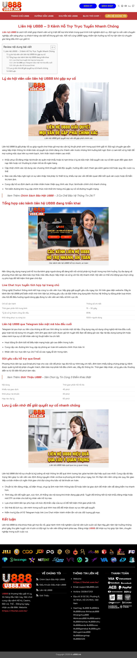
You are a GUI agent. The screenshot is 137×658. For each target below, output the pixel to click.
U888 (92, 528)
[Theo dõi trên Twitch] (133, 6)
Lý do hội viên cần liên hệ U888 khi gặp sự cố (27, 54)
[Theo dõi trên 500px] (129, 6)
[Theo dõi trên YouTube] (126, 6)
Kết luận (12, 71)
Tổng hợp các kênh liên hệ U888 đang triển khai (29, 57)
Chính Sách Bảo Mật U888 (37, 195)
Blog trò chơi (91, 16)
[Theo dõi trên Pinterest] (122, 6)
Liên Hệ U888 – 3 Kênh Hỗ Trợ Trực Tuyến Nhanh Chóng (30, 51)
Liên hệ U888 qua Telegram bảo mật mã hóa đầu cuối (32, 63)
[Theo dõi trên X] (119, 6)
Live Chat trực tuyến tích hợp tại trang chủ (28, 60)
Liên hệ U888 (9, 32)
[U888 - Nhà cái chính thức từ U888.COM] (15, 6)
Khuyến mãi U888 (68, 16)
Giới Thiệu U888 (31, 377)
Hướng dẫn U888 (43, 16)
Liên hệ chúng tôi (116, 16)
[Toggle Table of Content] (52, 47)
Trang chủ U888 (20, 16)
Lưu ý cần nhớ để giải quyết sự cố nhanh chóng (28, 68)
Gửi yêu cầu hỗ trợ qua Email (23, 65)
